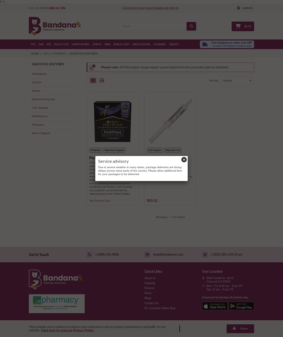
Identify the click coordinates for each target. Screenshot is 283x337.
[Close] (184, 159)
